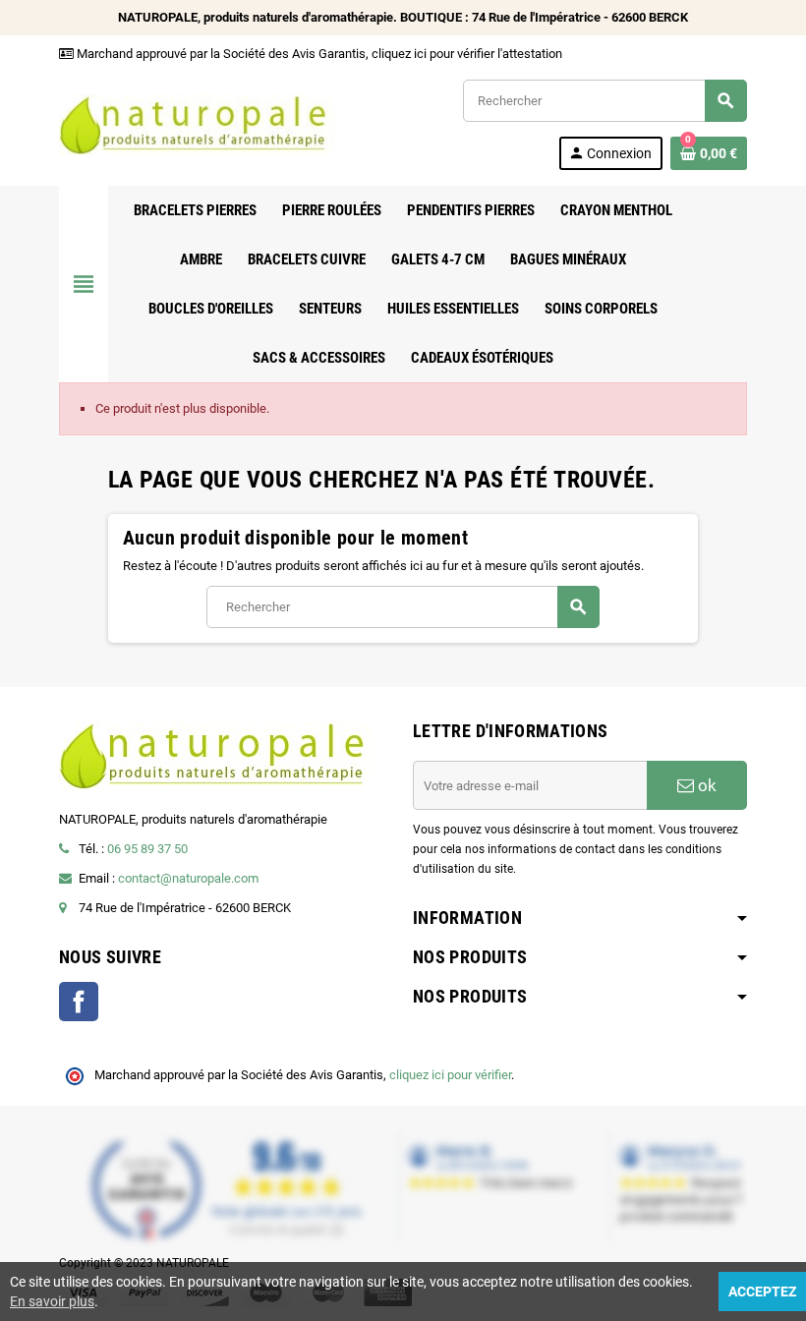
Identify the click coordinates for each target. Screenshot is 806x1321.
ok (705, 785)
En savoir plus (52, 1301)
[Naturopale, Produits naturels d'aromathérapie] (196, 123)
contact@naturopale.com (188, 878)
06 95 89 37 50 (147, 848)
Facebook (78, 1001)
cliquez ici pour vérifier (450, 1074)
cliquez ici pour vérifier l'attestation (467, 53)
